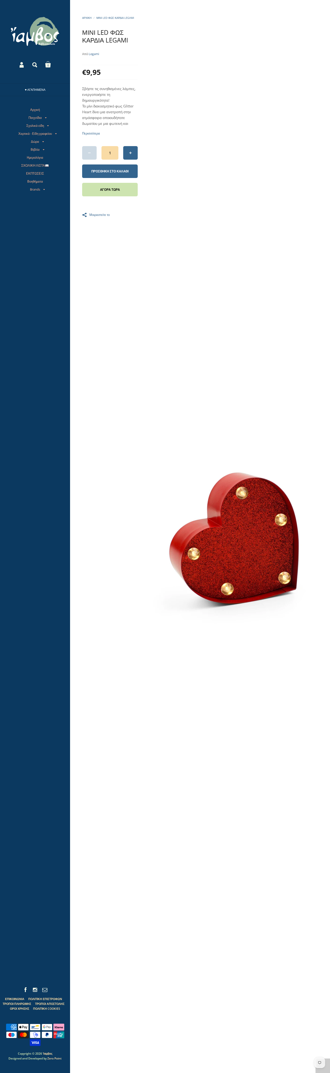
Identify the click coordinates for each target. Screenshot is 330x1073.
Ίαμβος (47, 1054)
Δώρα (35, 141)
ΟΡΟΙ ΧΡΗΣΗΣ (19, 1009)
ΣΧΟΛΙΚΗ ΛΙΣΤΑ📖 (35, 165)
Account (22, 64)
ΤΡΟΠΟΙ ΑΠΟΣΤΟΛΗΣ (50, 1004)
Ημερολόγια (35, 157)
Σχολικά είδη (35, 125)
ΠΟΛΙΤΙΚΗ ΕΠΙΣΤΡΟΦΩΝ (45, 999)
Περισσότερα (91, 133)
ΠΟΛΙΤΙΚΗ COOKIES (46, 1009)
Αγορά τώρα (110, 189)
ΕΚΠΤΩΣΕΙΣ (35, 173)
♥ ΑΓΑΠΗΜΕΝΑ (35, 90)
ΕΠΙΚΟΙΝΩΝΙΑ (14, 999)
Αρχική (35, 109)
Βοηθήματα (35, 181)
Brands (35, 189)
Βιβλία (35, 149)
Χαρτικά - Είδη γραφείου (35, 133)
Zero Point (54, 1058)
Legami (94, 54)
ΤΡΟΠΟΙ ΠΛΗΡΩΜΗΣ (17, 1004)
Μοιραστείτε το (99, 214)
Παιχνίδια (35, 117)
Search (35, 64)
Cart (48, 64)
